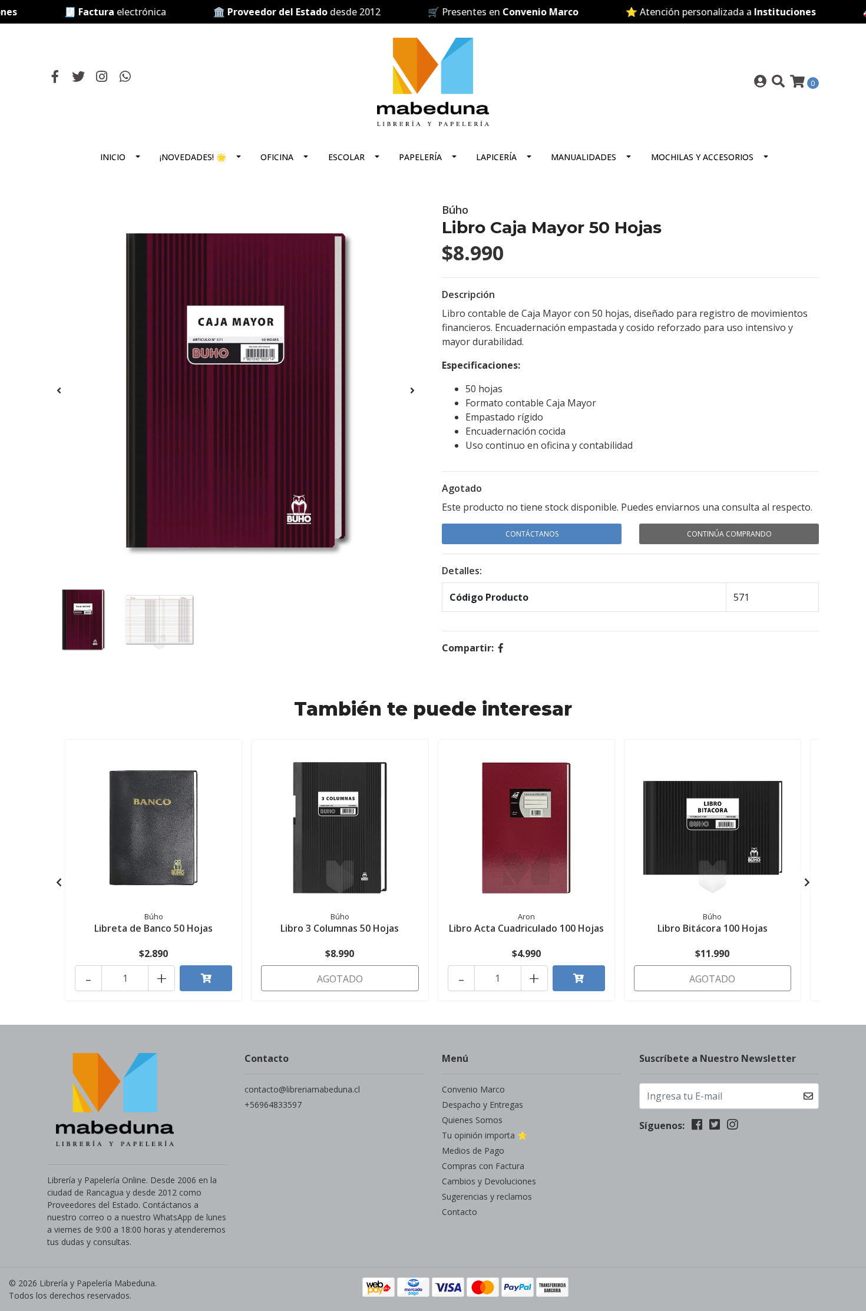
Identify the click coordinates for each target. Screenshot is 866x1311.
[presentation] (59, 390)
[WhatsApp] (125, 77)
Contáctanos (531, 534)
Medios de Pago (473, 1150)
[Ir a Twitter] (79, 77)
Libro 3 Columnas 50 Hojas (339, 928)
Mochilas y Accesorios (702, 157)
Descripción (468, 294)
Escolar (346, 157)
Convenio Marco (473, 1089)
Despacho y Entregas (482, 1104)
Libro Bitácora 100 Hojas (712, 928)
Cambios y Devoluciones (489, 1181)
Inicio (112, 157)
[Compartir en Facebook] (500, 647)
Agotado (462, 488)
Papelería (420, 157)
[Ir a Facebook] (55, 77)
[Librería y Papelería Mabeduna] (433, 80)
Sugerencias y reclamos (487, 1196)
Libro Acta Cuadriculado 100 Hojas (526, 928)
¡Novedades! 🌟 (193, 157)
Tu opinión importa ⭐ (484, 1135)
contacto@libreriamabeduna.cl (302, 1089)
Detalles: (462, 570)
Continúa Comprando (729, 534)
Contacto (459, 1211)
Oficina (276, 157)
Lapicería (496, 157)
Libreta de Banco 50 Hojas (153, 928)
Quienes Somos (472, 1119)
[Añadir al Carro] (206, 978)
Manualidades (583, 157)
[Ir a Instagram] (102, 77)
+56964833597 (273, 1104)
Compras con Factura (483, 1165)
